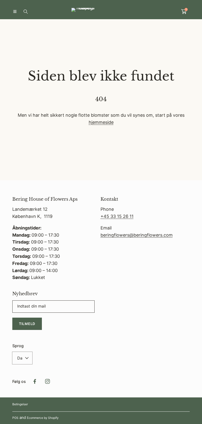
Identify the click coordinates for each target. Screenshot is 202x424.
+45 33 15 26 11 (117, 216)
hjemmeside (101, 122)
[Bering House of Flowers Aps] (101, 11)
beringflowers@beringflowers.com (137, 235)
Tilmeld (27, 324)
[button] (14, 11)
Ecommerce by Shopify (43, 418)
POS (15, 418)
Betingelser (20, 404)
